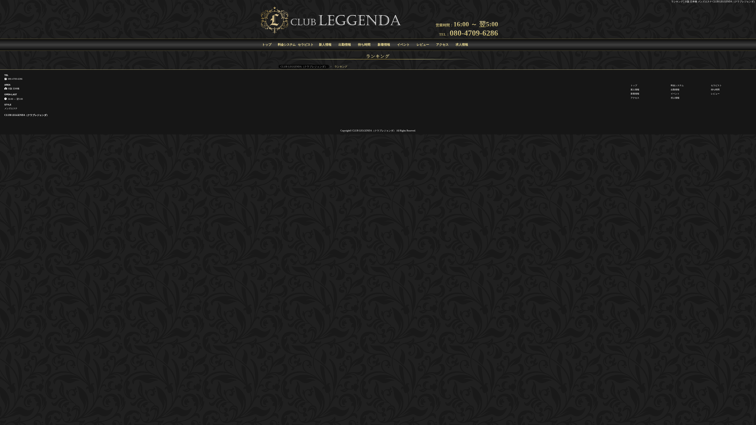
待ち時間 (364, 44)
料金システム (287, 44)
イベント (403, 44)
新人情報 (325, 44)
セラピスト (306, 44)
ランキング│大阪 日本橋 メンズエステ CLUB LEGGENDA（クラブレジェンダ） (713, 1)
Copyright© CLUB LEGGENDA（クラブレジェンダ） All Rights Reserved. (378, 130)
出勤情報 (344, 44)
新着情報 (384, 44)
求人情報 (462, 44)
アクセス (442, 44)
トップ (266, 44)
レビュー (423, 44)
